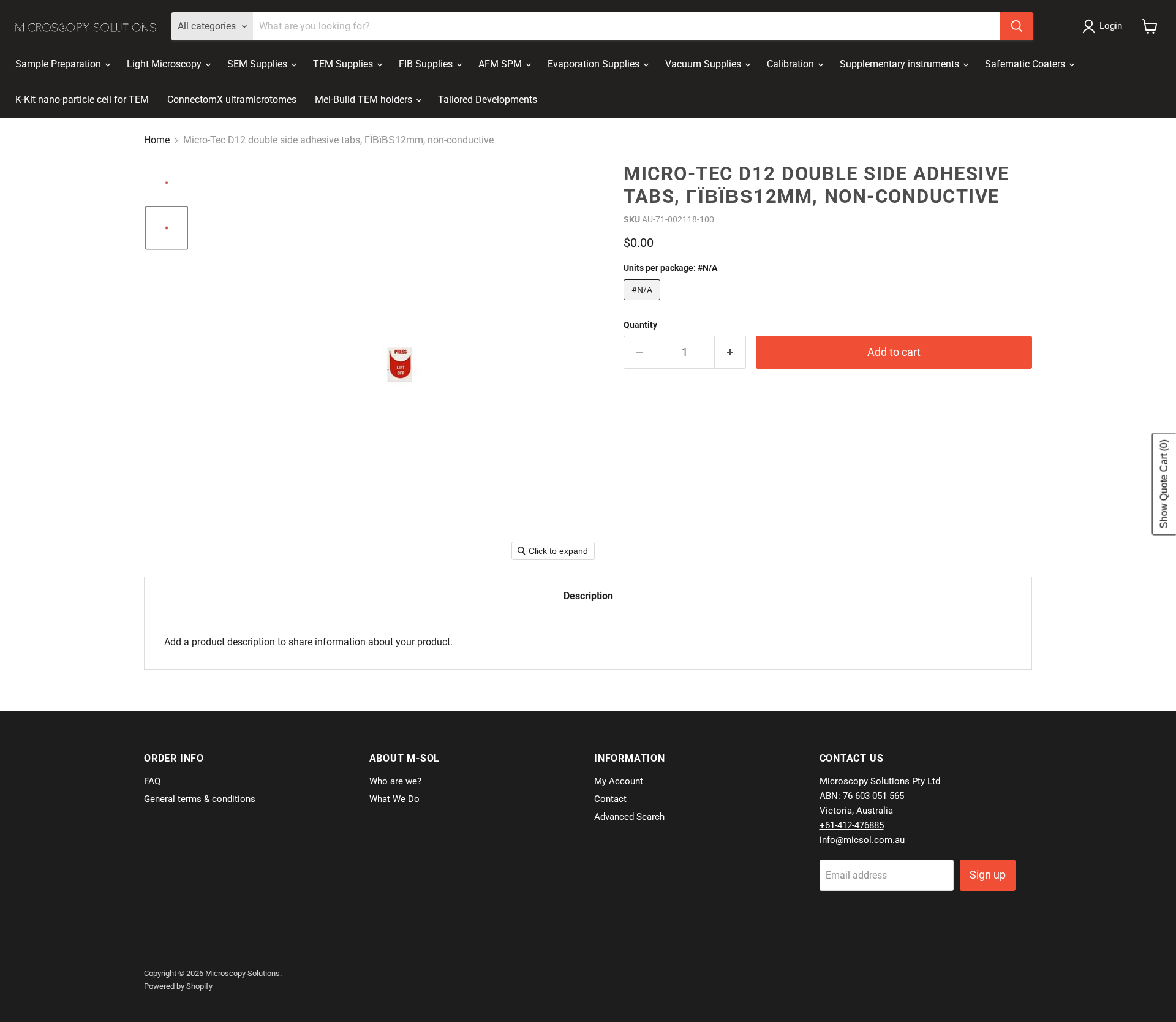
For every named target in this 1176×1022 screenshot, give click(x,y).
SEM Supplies (258, 64)
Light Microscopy (165, 64)
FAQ (152, 781)
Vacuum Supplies (704, 64)
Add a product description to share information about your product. (308, 642)
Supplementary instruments (901, 64)
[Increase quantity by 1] (730, 352)
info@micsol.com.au (862, 840)
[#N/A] (643, 303)
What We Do (394, 798)
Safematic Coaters (1026, 64)
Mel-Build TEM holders (365, 99)
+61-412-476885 (852, 825)
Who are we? (395, 781)
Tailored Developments (487, 99)
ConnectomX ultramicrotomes (231, 99)
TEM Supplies (344, 64)
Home (157, 140)
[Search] (1016, 26)
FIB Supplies (427, 64)
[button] (1104, 26)
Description (588, 596)
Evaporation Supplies (595, 64)
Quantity (640, 325)
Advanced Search (629, 816)
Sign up (988, 874)
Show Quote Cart (1164, 484)
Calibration (791, 64)
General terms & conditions (199, 798)
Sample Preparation (59, 64)
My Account (618, 781)
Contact (610, 798)
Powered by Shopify (178, 986)
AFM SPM (501, 64)
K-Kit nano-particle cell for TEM (82, 99)
